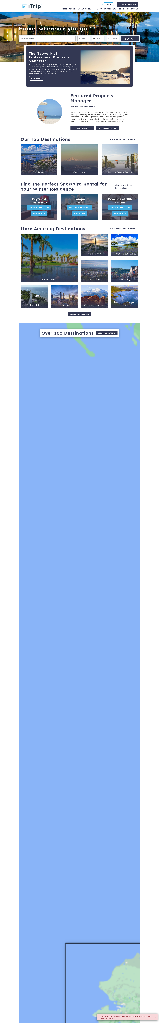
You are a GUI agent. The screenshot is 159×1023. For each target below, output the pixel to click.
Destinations (68, 9)
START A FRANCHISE (127, 4)
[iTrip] (31, 6)
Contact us (132, 9)
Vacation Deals (86, 9)
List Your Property (106, 9)
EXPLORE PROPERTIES (107, 128)
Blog (121, 9)
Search (129, 38)
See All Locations (106, 333)
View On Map (39, 214)
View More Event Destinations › (124, 186)
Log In (108, 4)
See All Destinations (79, 314)
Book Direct (36, 78)
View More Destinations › (124, 139)
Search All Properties (39, 208)
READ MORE (82, 128)
